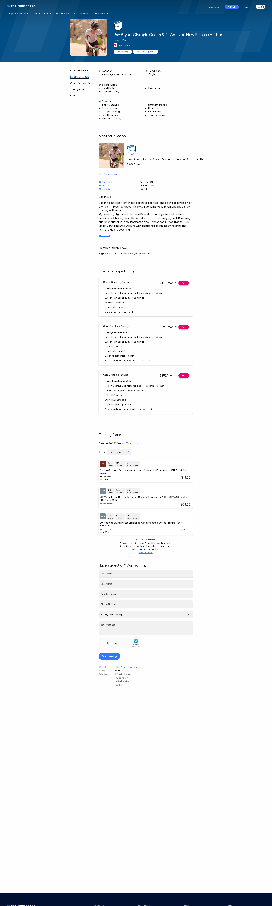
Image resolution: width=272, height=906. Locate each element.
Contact (74, 95)
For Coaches (213, 7)
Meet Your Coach (79, 76)
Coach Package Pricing (82, 83)
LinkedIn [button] (106, 189)
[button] (116, 670)
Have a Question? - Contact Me (130, 45)
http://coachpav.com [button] (110, 174)
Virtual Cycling (81, 13)
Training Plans (77, 89)
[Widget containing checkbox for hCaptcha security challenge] (120, 643)
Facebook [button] (107, 182)
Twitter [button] (106, 185)
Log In (247, 7)
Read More (104, 235)
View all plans (133, 443)
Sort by (102, 452)
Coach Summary (79, 70)
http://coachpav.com (126, 667)
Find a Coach (62, 13)
